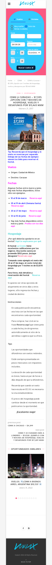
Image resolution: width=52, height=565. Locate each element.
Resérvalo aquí (25, 256)
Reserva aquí (36, 198)
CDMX (19, 80)
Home (10, 80)
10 (36, 498)
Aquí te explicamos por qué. (28, 241)
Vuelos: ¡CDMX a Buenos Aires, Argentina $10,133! (26, 482)
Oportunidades (29, 93)
